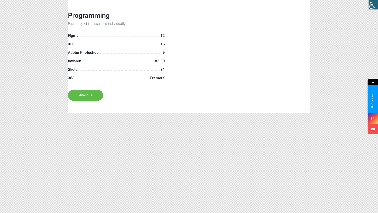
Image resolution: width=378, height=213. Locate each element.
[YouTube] (373, 129)
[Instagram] (373, 118)
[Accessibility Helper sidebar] (373, 4)
